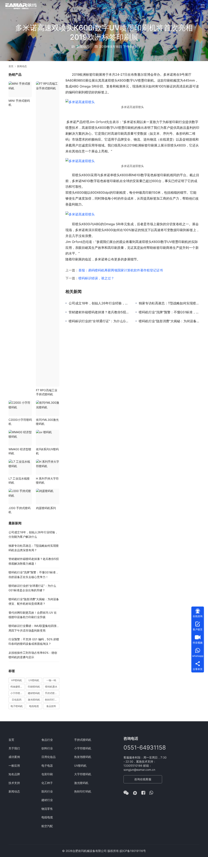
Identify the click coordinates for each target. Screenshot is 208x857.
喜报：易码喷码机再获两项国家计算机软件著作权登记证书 (120, 270)
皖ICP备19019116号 (133, 851)
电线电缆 (34, 706)
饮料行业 (47, 748)
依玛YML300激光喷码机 (47, 421)
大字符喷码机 (82, 774)
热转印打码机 (52, 699)
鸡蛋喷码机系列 (46, 508)
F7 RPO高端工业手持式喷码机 (46, 392)
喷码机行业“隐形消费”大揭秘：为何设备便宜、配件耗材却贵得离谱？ (169, 321)
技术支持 (14, 783)
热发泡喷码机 (82, 757)
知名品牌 (14, 774)
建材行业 (47, 800)
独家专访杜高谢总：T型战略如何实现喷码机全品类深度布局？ (169, 303)
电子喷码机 (17, 706)
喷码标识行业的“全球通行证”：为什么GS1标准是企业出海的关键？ (99, 321)
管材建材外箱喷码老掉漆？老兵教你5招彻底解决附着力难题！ (99, 312)
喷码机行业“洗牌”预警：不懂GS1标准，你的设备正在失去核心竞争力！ (169, 312)
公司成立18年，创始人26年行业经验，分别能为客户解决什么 (99, 303)
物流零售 (47, 808)
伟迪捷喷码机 (17, 686)
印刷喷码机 (34, 686)
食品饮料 (51, 706)
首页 (11, 66)
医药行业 (47, 791)
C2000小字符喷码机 (20, 421)
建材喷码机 (34, 693)
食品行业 (47, 739)
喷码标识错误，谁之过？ (96, 278)
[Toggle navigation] (202, 6)
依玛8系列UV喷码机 (47, 451)
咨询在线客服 (142, 779)
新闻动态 (82, 47)
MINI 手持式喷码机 (19, 102)
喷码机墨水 (51, 686)
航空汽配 (47, 826)
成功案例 (14, 757)
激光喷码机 (34, 699)
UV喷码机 (33, 680)
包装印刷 (47, 774)
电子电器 (47, 765)
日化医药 (17, 699)
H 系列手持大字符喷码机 (47, 480)
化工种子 (47, 783)
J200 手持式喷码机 (19, 510)
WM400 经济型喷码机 (20, 451)
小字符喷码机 (17, 693)
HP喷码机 (16, 680)
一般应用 (14, 765)
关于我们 (14, 748)
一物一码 (51, 680)
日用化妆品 (48, 757)
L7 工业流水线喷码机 (19, 480)
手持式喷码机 (52, 693)
